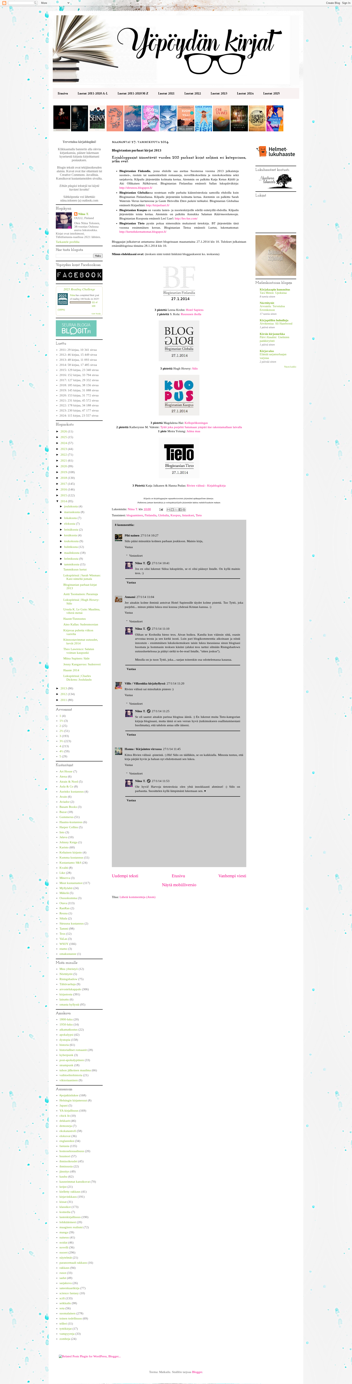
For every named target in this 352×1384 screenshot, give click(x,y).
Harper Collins (68, 827)
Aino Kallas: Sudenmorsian (80, 624)
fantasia (64, 1146)
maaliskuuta (72, 552)
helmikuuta (71, 558)
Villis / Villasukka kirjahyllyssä (145, 683)
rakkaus (64, 1267)
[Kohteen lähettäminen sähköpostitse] (168, 510)
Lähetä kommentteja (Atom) (137, 897)
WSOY (63, 943)
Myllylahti (66, 888)
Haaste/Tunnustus (74, 618)
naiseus (64, 1237)
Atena (63, 776)
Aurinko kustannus (71, 791)
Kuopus (175, 515)
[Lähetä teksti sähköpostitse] (161, 509)
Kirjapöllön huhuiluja (274, 320)
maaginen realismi (71, 1227)
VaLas (63, 938)
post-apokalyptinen (71, 1060)
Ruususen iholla (191, 314)
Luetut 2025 (271, 93)
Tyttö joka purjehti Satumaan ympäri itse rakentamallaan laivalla (201, 427)
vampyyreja (67, 1333)
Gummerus (66, 817)
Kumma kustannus (71, 857)
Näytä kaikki (290, 366)
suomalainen (67, 1313)
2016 (64, 489)
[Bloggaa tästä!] (172, 510)
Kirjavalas (267, 351)
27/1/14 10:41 (161, 563)
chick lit (64, 1115)
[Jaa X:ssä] (176, 510)
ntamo (63, 948)
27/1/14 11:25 (160, 711)
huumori (64, 1156)
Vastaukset (136, 555)
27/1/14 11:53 (160, 781)
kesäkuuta (71, 535)
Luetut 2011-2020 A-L (93, 93)
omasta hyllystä (69, 1004)
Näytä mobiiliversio (179, 885)
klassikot (65, 1207)
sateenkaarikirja (69, 1288)
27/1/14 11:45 (172, 749)
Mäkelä (64, 893)
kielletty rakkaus (69, 1191)
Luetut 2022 (192, 93)
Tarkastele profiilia (67, 241)
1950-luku (66, 1024)
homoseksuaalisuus (71, 1151)
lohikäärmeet (67, 1222)
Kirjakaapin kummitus (275, 289)
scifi (62, 1298)
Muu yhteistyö (68, 969)
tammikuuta (72, 564)
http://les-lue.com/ (186, 218)
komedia (64, 1212)
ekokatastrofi (67, 1131)
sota (62, 1308)
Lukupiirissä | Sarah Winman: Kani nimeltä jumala (82, 577)
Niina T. (140, 563)
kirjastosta (65, 994)
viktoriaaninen (68, 1080)
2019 (64, 472)
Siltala (63, 918)
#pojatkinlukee (68, 1095)
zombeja (64, 1338)
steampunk (66, 1065)
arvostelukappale (70, 989)
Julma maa (193, 431)
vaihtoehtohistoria (70, 1075)
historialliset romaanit (73, 1050)
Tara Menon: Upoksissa (273, 292)
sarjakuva (65, 1283)
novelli (63, 1247)
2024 (64, 443)
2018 (64, 477)
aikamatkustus (68, 1029)
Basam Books (68, 806)
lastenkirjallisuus (70, 1217)
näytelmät (65, 1257)
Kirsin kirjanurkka (272, 334)
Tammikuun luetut (75, 569)
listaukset (188, 515)
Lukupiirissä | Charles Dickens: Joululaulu (77, 677)
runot (62, 1272)
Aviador (64, 801)
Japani (63, 1105)
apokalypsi (66, 1034)
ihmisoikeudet (68, 1161)
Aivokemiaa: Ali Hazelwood (276, 323)
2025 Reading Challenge (79, 289)
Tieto (199, 515)
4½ (61, 751)
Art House (66, 771)
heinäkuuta (71, 529)
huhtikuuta (71, 546)
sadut (62, 1278)
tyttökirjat (65, 1328)
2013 (64, 688)
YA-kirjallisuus (68, 1110)
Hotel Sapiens (195, 309)
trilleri (63, 1323)
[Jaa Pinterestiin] (184, 510)
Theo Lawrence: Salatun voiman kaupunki (78, 650)
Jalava (63, 837)
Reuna (63, 913)
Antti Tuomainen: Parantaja (80, 594)
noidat (63, 1242)
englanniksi (66, 1141)
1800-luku (66, 1019)
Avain (63, 796)
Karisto (64, 847)
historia (64, 1044)
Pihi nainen (132, 535)
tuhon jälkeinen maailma (75, 1070)
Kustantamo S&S (70, 862)
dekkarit (64, 1120)
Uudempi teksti (125, 876)
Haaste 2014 (71, 670)
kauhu (63, 1176)
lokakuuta (71, 518)
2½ (61, 731)
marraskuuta (72, 512)
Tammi (63, 928)
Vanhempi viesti (232, 876)
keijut (63, 1186)
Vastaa (129, 547)
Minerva (64, 878)
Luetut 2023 (219, 93)
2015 (64, 495)
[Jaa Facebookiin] (180, 510)
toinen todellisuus (70, 1318)
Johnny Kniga (68, 842)
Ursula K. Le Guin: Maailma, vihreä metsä (81, 611)
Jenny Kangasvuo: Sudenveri (82, 664)
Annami (130, 597)
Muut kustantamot (70, 883)
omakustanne (67, 953)
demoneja (65, 1125)
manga (63, 1232)
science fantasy (69, 1293)
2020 (64, 466)
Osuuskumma (68, 898)
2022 (64, 454)
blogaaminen (134, 515)
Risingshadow (68, 979)
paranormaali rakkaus (73, 1262)
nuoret (63, 1252)
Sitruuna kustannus (71, 923)
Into (62, 832)
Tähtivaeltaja (67, 984)
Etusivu (63, 93)
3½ (61, 741)
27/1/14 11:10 (160, 628)
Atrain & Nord (68, 781)
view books (96, 313)
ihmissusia (66, 1166)
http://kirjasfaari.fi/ (157, 205)
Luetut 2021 (166, 93)
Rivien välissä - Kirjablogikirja (206, 485)
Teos (62, 933)
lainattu (64, 999)
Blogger (197, 1372)
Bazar (63, 812)
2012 (64, 694)
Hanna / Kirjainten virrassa (143, 749)
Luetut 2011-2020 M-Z (133, 93)
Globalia (163, 515)
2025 (64, 437)
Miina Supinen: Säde (76, 658)
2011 (64, 700)
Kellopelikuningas (196, 422)
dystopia (64, 1039)
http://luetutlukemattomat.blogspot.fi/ (142, 231)
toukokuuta (71, 541)
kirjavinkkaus (68, 1196)
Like (62, 872)
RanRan (64, 908)
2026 (64, 431)
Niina (72, 295)
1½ (61, 720)
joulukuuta (71, 506)
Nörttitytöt (66, 974)
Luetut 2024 (245, 93)
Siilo (195, 368)
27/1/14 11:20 (175, 683)
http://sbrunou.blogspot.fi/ (135, 187)
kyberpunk (66, 1055)
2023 (64, 449)
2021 (64, 460)
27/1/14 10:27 (149, 535)
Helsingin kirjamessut (73, 1100)
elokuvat (64, 1136)
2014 (64, 501)
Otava (63, 903)
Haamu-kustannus (70, 822)
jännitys (64, 1171)
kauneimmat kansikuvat (74, 1181)
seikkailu (65, 1303)
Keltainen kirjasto (70, 852)
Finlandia (150, 515)
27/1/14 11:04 (145, 597)
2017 (64, 483)
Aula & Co (66, 786)
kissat (63, 1201)
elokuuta (70, 523)
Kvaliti (63, 867)
